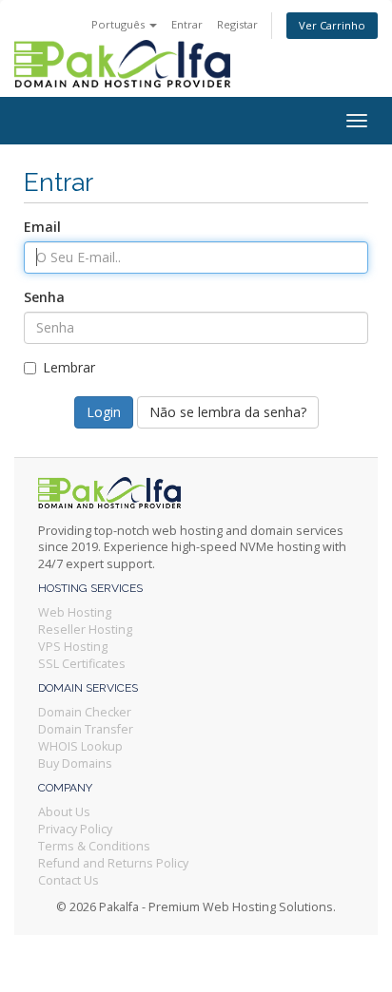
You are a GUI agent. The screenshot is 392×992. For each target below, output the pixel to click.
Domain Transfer (85, 729)
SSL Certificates (82, 664)
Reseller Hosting (85, 629)
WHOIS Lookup (80, 746)
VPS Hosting (73, 647)
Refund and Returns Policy (113, 863)
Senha (44, 297)
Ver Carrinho (332, 25)
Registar (237, 24)
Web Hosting (74, 612)
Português (119, 24)
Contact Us (68, 880)
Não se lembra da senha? (227, 412)
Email (42, 227)
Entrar (187, 24)
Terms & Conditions (94, 846)
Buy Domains (75, 763)
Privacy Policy (75, 829)
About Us (64, 812)
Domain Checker (84, 712)
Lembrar (69, 367)
